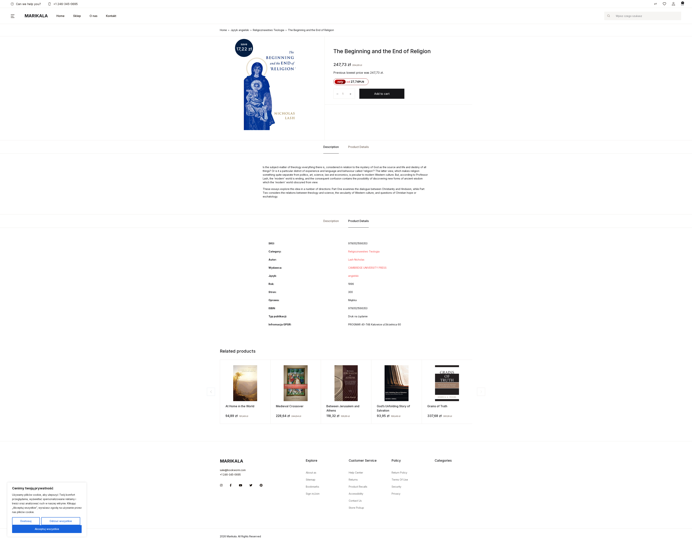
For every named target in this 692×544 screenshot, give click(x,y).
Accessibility (356, 493)
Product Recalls (358, 486)
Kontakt (111, 16)
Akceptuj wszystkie (47, 528)
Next (481, 392)
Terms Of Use (400, 479)
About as (311, 472)
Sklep (77, 16)
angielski (353, 275)
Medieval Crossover (289, 406)
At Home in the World (239, 406)
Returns (353, 479)
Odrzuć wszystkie (61, 521)
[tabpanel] (271, 88)
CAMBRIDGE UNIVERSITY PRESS (367, 267)
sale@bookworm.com (233, 470)
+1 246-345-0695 (65, 4)
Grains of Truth (437, 406)
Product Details (358, 147)
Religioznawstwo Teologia (268, 30)
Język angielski (240, 30)
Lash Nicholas (356, 259)
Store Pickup (356, 507)
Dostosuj (26, 521)
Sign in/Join (313, 493)
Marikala (36, 15)
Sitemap (310, 479)
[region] (46, 509)
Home (60, 16)
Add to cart (381, 94)
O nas (93, 16)
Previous (211, 392)
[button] (673, 4)
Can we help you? (28, 4)
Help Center (356, 472)
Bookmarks (312, 486)
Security (396, 486)
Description (331, 147)
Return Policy (399, 472)
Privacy (396, 493)
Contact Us (355, 500)
